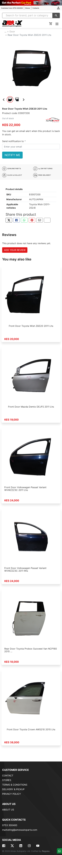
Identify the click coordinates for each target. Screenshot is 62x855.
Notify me (12, 155)
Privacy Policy (11, 793)
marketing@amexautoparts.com (19, 829)
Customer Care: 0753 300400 (12, 8)
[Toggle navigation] (57, 24)
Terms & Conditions (14, 784)
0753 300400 (9, 825)
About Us (8, 809)
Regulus (46, 851)
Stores (27, 8)
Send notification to (13, 141)
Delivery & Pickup (13, 789)
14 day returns (45, 169)
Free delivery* (44, 175)
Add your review (15, 250)
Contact (7, 775)
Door (12, 31)
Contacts (35, 8)
